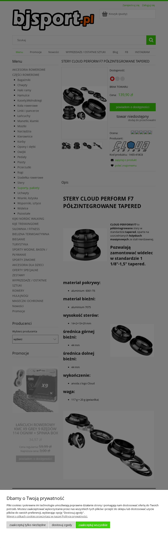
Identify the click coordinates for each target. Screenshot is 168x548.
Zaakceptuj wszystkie (92, 525)
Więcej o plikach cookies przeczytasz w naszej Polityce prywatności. (47, 516)
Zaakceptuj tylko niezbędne (27, 525)
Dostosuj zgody (62, 525)
